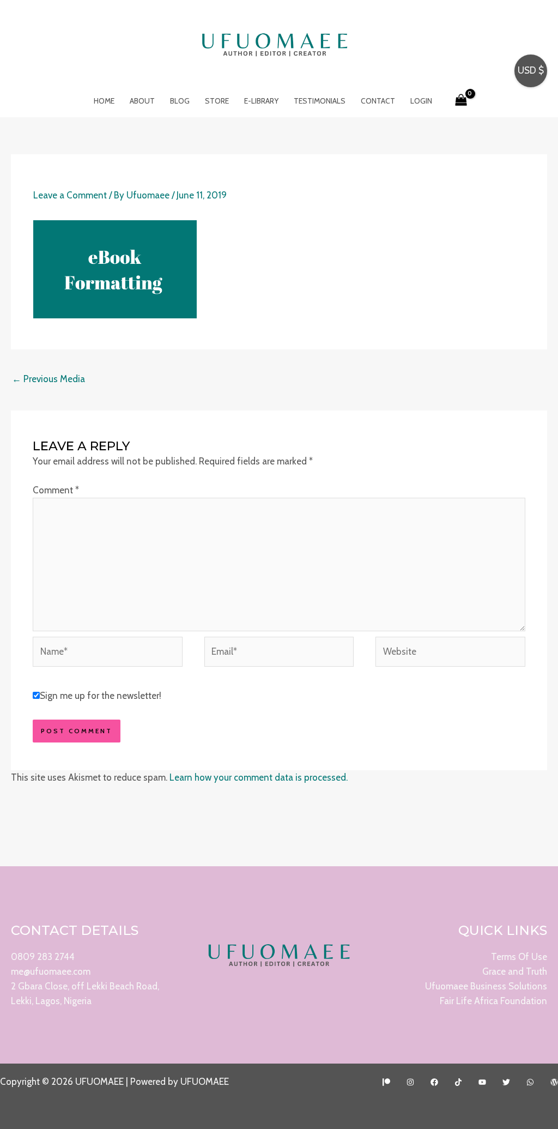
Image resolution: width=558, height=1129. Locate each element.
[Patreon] (386, 1082)
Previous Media (48, 378)
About (142, 101)
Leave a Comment (70, 195)
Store (217, 101)
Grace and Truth (514, 971)
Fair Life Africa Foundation (493, 1000)
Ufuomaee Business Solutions (486, 986)
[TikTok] (458, 1082)
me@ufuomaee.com (50, 971)
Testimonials (319, 101)
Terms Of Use (519, 956)
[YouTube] (482, 1082)
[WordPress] (554, 1082)
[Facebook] (434, 1082)
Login (421, 101)
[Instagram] (410, 1082)
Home (104, 101)
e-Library (261, 101)
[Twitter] (506, 1082)
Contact (378, 101)
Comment (56, 490)
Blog (180, 101)
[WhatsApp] (530, 1082)
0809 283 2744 (43, 956)
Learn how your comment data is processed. (258, 777)
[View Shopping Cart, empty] (461, 101)
